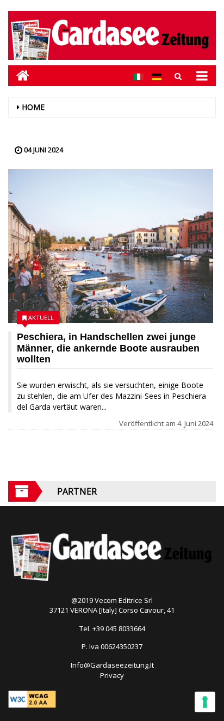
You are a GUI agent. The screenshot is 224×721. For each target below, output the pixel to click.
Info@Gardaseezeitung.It (112, 665)
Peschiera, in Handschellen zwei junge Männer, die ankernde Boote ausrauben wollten (108, 348)
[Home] (18, 75)
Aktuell (41, 317)
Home (33, 107)
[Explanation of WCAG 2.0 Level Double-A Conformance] (32, 698)
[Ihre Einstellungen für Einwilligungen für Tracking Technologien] (205, 702)
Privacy (112, 675)
